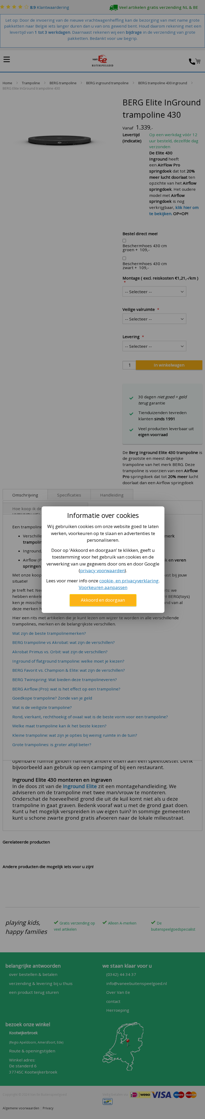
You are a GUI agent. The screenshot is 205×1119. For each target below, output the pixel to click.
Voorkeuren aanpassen (103, 587)
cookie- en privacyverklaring (129, 581)
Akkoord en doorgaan (103, 600)
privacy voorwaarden (102, 570)
